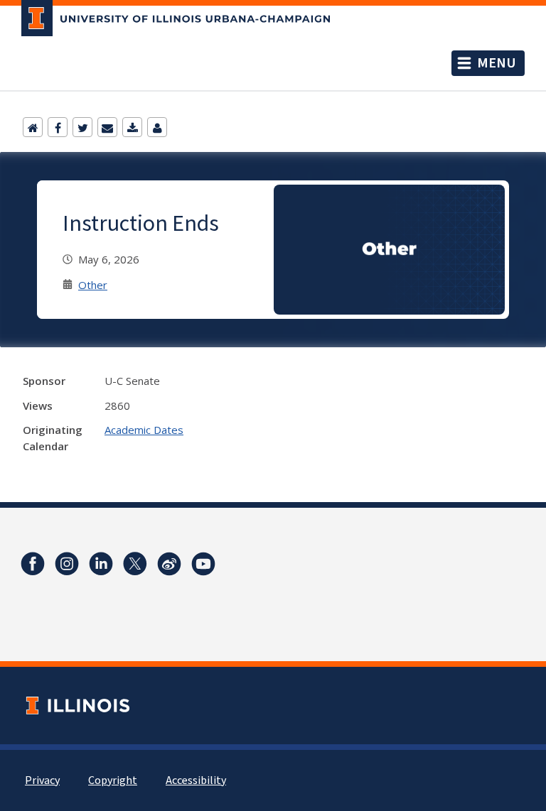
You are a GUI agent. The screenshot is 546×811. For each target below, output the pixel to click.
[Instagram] (66, 563)
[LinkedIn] (101, 563)
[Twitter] (82, 127)
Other (92, 285)
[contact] (157, 127)
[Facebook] (58, 127)
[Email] (107, 127)
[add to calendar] (132, 127)
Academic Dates (144, 430)
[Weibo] (169, 563)
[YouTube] (203, 563)
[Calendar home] (33, 127)
